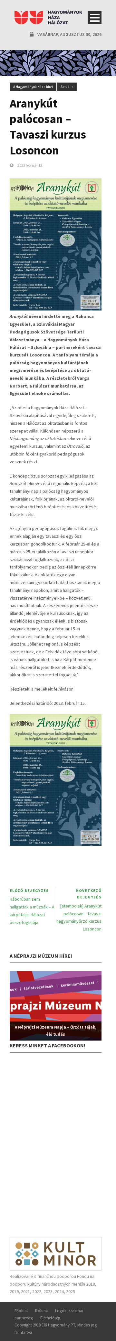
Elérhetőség (50, 1318)
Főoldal (21, 1310)
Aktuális (67, 87)
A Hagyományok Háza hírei (33, 87)
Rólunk (41, 1310)
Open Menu (95, 17)
